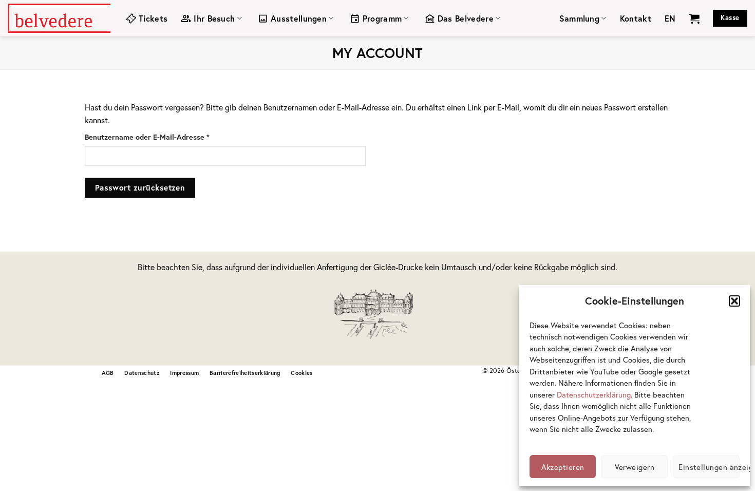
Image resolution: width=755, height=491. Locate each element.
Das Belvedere (466, 18)
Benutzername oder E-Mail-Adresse (167, 136)
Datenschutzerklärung (594, 394)
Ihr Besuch (214, 18)
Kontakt (635, 18)
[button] (734, 301)
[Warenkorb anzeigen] (694, 18)
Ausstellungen (299, 18)
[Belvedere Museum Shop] (59, 18)
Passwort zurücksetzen (140, 187)
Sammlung (579, 18)
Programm (382, 18)
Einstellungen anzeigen (709, 467)
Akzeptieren (562, 467)
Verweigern (635, 467)
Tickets (153, 18)
